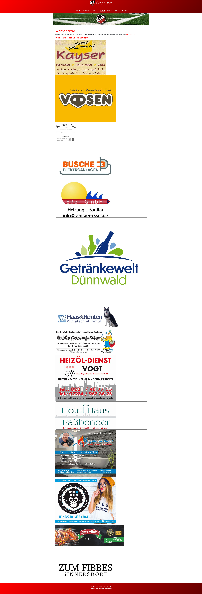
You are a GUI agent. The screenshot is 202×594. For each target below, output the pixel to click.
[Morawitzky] (89, 535)
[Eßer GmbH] (85, 196)
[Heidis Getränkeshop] (85, 341)
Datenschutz (108, 588)
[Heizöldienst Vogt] (85, 378)
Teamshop (110, 10)
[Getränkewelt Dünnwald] (98, 261)
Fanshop (117, 10)
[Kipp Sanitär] (85, 453)
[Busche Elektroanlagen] (85, 158)
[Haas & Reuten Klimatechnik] (88, 317)
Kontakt (124, 10)
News (76, 10)
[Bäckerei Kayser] (80, 57)
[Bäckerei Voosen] (85, 98)
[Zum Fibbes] (85, 561)
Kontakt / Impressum (97, 588)
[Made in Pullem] (85, 500)
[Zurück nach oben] (199, 591)
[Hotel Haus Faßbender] (85, 415)
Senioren (85, 10)
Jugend (93, 10)
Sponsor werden (131, 34)
